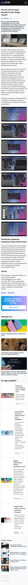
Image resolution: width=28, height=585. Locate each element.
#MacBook (11, 293)
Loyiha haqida (5, 575)
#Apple (3, 293)
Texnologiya (5, 18)
